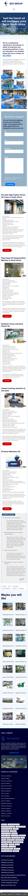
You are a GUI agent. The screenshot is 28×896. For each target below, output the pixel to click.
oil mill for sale (15, 586)
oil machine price (14, 835)
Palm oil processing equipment (7, 798)
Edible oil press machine (6, 786)
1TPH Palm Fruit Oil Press (7, 860)
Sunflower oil (16, 848)
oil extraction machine (6, 833)
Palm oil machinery (5, 796)
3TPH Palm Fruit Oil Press (7, 865)
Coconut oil (4, 824)
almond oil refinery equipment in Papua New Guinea (13, 875)
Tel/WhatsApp (8, 148)
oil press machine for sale (7, 842)
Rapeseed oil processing (6, 803)
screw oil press (12, 846)
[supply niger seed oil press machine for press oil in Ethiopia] (8, 607)
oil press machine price (18, 842)
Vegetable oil (15, 851)
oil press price (4, 844)
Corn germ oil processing (6, 781)
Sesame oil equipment (6, 808)
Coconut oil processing (6, 776)
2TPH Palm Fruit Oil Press (7, 862)
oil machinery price (15, 837)
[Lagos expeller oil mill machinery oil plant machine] (8, 654)
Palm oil (17, 844)
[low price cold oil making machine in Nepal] (8, 685)
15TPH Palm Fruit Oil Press (7, 872)
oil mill (9, 586)
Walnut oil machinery (5, 816)
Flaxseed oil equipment (6, 788)
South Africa (21, 588)
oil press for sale (11, 840)
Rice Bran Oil (4, 846)
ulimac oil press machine (6, 851)
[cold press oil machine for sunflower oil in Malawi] (8, 701)
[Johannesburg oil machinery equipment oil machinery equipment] (8, 638)
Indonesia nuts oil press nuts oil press (10, 880)
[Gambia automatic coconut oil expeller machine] (20, 607)
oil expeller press (5, 831)
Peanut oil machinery (5, 801)
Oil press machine (5, 793)
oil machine (4, 586)
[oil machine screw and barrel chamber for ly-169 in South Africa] (20, 638)
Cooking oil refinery (5, 778)
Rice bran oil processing (6, 806)
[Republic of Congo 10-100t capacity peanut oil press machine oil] (20, 685)
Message (7, 157)
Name (6, 131)
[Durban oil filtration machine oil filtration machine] (20, 717)
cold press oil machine (20, 826)
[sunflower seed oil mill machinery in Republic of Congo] (20, 670)
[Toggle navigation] (14, 9)
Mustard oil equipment (6, 791)
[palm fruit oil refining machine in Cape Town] (8, 670)
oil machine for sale (5, 835)
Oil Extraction (13, 831)
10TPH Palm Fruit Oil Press (7, 870)
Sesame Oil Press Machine (7, 848)
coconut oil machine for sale (13, 824)
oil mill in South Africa (6, 588)
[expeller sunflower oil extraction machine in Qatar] (20, 623)
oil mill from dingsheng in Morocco (9, 882)
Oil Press (4, 840)
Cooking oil (16, 828)
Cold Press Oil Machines (6, 828)
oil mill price (14, 588)
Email (6, 140)
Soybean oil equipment (6, 811)
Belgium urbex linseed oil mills (8, 885)
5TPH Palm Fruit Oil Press (7, 867)
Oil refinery (11, 844)
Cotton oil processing (5, 783)
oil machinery (22, 835)
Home (15, 26)
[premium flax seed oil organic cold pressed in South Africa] (8, 623)
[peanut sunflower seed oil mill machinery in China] (20, 654)
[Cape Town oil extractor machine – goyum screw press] (8, 717)
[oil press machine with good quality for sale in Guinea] (20, 701)
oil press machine (19, 840)
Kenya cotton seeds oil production (9, 877)
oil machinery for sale (6, 837)
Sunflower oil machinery (6, 813)
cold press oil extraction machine (8, 826)
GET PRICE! (7, 55)
